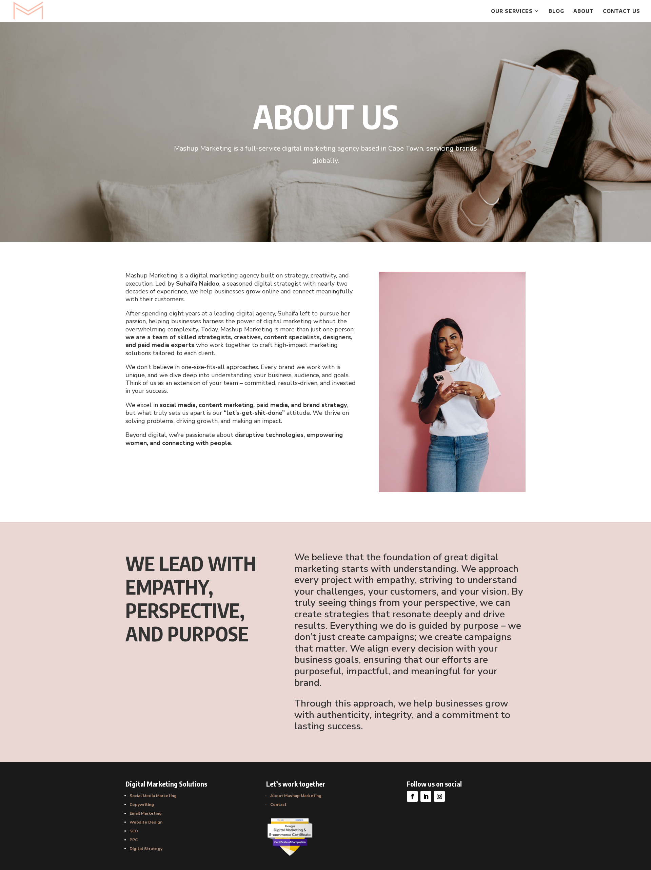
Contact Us (621, 11)
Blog (556, 11)
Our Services (512, 11)
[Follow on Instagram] (439, 796)
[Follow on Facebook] (412, 796)
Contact (278, 804)
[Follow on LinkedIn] (425, 796)
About (583, 11)
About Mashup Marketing (295, 795)
